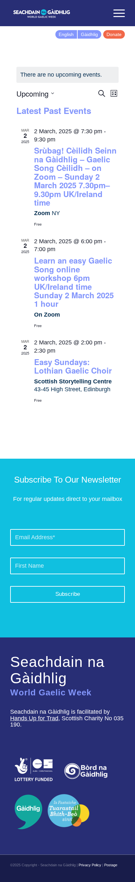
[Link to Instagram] (110, 874)
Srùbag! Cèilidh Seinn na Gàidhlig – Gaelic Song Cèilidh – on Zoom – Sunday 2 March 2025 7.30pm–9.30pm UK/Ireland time (75, 176)
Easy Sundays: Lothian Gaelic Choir (73, 366)
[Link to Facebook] (90, 874)
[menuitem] (100, 13)
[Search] (100, 13)
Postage (110, 865)
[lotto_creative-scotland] (33, 769)
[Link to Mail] (120, 874)
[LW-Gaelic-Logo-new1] (68, 809)
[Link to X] (100, 874)
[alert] (67, 75)
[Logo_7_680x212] (56, 13)
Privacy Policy (90, 865)
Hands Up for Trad (34, 718)
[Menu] (116, 13)
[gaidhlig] (26, 812)
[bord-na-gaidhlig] (85, 771)
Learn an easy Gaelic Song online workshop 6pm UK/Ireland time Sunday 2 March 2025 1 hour (74, 282)
